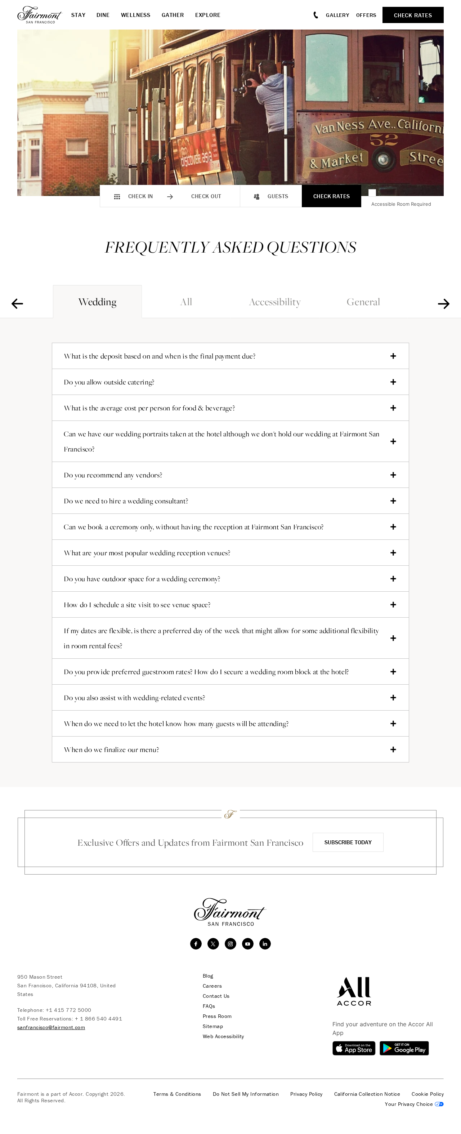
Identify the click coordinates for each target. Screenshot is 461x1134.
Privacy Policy (306, 1094)
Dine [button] (103, 14)
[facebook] (196, 944)
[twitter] (213, 944)
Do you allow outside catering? (109, 382)
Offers (366, 15)
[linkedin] (265, 944)
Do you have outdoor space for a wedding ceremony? (142, 578)
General (363, 301)
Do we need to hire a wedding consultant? (126, 501)
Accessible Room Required (401, 204)
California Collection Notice (367, 1094)
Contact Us (216, 996)
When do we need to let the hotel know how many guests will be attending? (176, 723)
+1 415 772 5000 (68, 1009)
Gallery (337, 15)
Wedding (97, 301)
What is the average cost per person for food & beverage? (149, 408)
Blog (208, 976)
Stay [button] (78, 14)
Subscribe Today (348, 842)
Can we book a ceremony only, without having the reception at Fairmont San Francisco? (194, 527)
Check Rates (331, 196)
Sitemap (213, 1026)
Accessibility (275, 301)
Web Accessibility (223, 1036)
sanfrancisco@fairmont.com (51, 1027)
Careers (212, 986)
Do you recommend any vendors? (113, 475)
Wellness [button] (136, 14)
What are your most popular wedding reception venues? (147, 552)
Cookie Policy (428, 1094)
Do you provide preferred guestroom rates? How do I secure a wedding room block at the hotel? (206, 671)
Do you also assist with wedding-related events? (134, 697)
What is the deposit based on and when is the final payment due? (160, 356)
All (186, 301)
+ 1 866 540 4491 (98, 1018)
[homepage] (44, 15)
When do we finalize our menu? (111, 749)
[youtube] (248, 944)
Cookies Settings (414, 1104)
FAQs (209, 1006)
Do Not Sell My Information (246, 1094)
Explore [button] (208, 14)
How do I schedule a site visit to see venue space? (137, 604)
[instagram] (230, 944)
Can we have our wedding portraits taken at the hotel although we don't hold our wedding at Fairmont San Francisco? (222, 441)
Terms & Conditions (177, 1094)
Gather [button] (173, 14)
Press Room (217, 1016)
